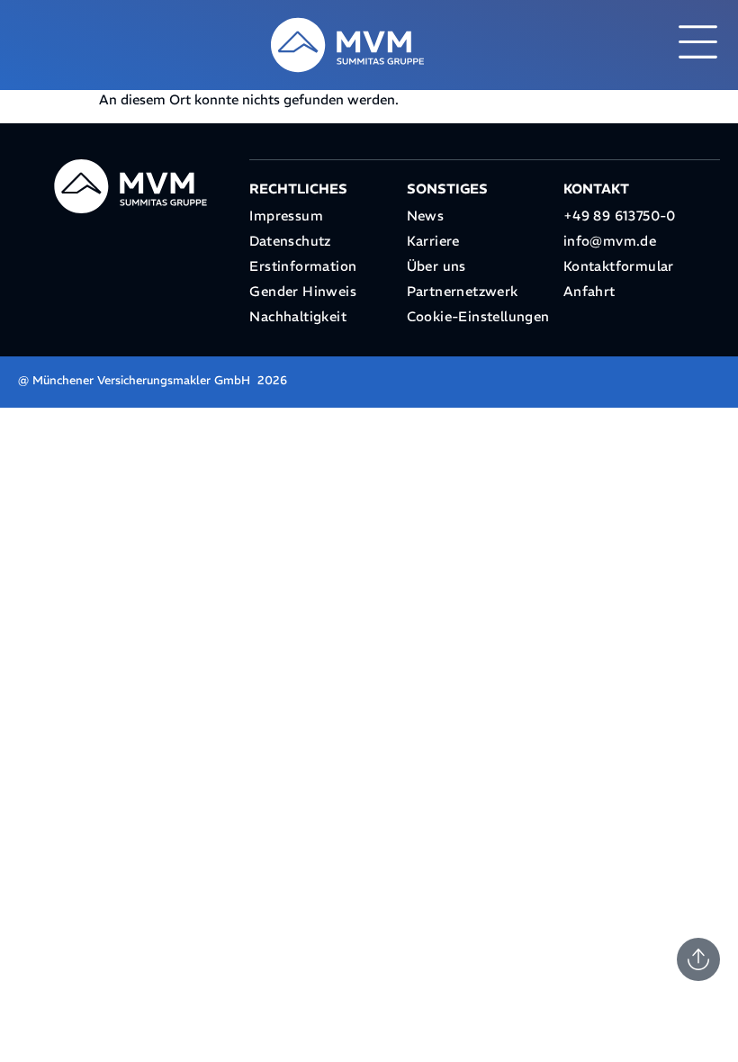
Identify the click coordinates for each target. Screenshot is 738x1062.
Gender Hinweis (302, 291)
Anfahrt (589, 291)
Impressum (286, 215)
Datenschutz (289, 240)
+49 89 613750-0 (619, 215)
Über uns (436, 265)
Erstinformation (302, 265)
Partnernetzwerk (462, 291)
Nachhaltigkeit (297, 316)
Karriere (433, 240)
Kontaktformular (618, 265)
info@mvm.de (609, 240)
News (426, 215)
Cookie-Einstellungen (478, 316)
